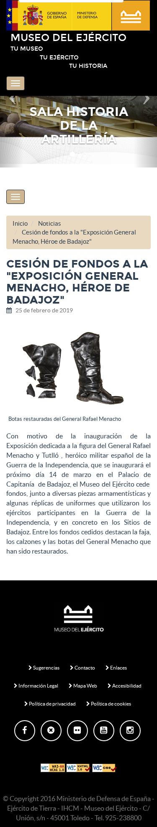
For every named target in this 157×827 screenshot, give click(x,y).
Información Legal (38, 685)
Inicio (20, 223)
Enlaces (118, 667)
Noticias (49, 223)
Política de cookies (110, 703)
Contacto (84, 667)
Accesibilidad (126, 685)
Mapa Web (84, 685)
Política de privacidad (52, 703)
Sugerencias (45, 667)
